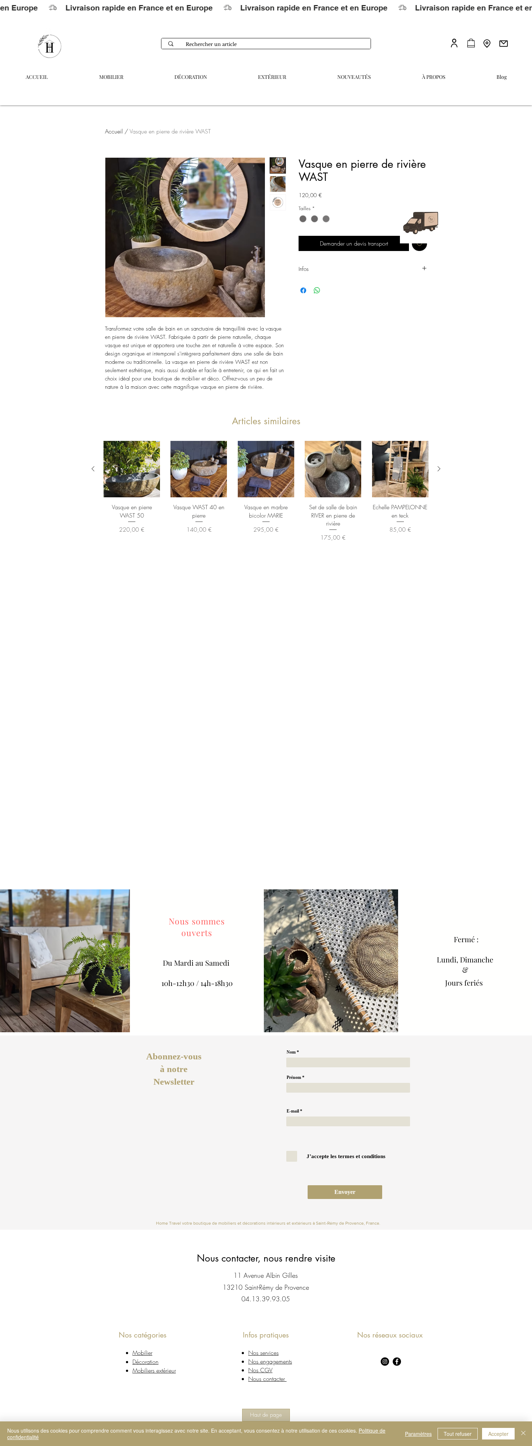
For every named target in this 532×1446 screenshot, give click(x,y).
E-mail (293, 1111)
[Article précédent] (93, 468)
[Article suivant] (439, 468)
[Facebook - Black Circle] (397, 1361)
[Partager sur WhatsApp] (317, 290)
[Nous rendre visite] (486, 43)
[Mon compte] (454, 43)
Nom (291, 1052)
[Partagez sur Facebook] (303, 290)
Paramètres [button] (418, 1433)
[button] (433, 74)
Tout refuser (458, 1433)
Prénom (294, 1077)
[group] (266, 491)
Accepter (498, 1433)
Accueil (114, 131)
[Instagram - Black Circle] (385, 1361)
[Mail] (503, 43)
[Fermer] (523, 1433)
